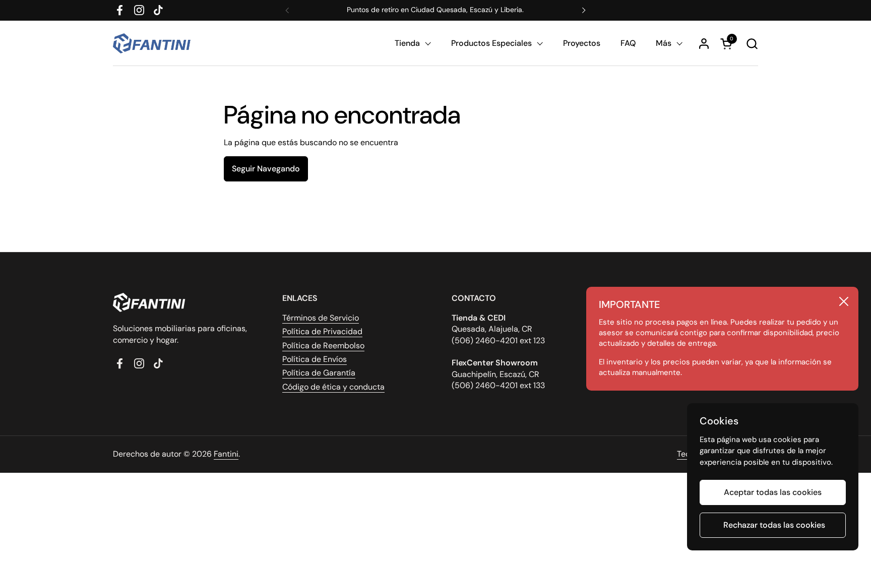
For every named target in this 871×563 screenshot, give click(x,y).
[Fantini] (153, 43)
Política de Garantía (318, 372)
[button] (751, 43)
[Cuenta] (704, 43)
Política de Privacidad (322, 331)
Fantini (226, 454)
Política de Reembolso (323, 345)
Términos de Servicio (320, 317)
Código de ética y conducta (333, 387)
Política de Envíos (314, 359)
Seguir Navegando (266, 168)
